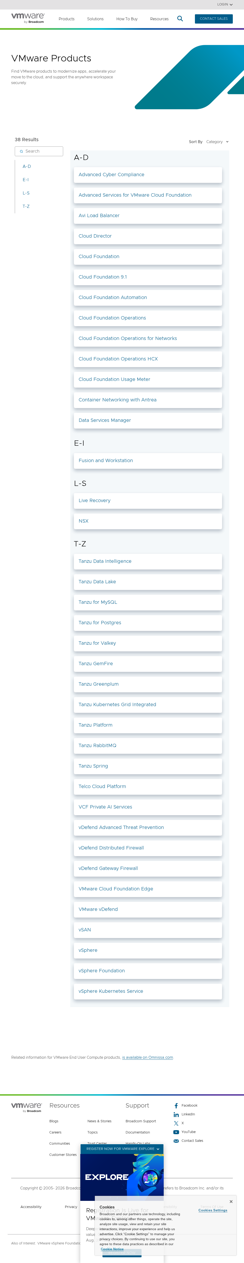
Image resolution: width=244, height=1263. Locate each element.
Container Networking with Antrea (118, 400)
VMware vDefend (98, 909)
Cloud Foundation (99, 256)
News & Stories (99, 1121)
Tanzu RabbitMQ (98, 745)
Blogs (53, 1121)
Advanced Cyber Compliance (111, 174)
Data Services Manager (105, 420)
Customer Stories (63, 1155)
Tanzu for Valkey (97, 643)
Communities (59, 1143)
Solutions (95, 19)
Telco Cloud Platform (102, 786)
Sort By (196, 142)
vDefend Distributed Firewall (111, 848)
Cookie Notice (112, 1249)
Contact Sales (192, 1141)
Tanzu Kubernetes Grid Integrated (117, 704)
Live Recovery (94, 500)
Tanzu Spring (93, 766)
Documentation (138, 1132)
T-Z (26, 207)
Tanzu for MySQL (98, 602)
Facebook (190, 1105)
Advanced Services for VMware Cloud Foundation (135, 195)
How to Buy (126, 19)
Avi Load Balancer (99, 215)
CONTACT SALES (214, 18)
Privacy (71, 1207)
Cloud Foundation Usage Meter (114, 379)
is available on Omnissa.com (147, 1057)
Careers (55, 1132)
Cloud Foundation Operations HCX (118, 359)
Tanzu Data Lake (97, 581)
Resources (159, 19)
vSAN (85, 930)
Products (67, 19)
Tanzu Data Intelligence (105, 561)
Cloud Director (95, 236)
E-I (26, 180)
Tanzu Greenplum (99, 684)
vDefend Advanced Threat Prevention (121, 827)
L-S (26, 193)
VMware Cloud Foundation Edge (116, 889)
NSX (83, 521)
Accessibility (30, 1207)
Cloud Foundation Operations (112, 318)
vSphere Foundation (102, 970)
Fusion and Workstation (106, 460)
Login (222, 4)
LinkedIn (188, 1114)
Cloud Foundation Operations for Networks (128, 338)
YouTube (189, 1132)
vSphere (88, 950)
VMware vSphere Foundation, (60, 1243)
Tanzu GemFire (96, 663)
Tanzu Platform (95, 725)
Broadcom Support (141, 1121)
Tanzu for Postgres (100, 622)
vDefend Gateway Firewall (108, 868)
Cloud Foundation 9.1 (103, 277)
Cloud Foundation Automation (113, 297)
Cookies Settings (212, 1210)
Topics (92, 1132)
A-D (27, 167)
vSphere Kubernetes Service (111, 991)
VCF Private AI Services (105, 807)
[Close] (231, 1201)
